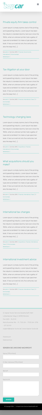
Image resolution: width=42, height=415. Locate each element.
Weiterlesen (6, 56)
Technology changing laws (17, 116)
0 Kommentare (15, 54)
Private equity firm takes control (19, 22)
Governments (27, 52)
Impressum (7, 337)
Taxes (32, 99)
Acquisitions (22, 147)
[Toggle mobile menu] (38, 4)
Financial (21, 52)
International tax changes (16, 212)
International (6, 54)
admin (7, 52)
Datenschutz (7, 340)
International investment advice (19, 259)
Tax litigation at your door (16, 69)
